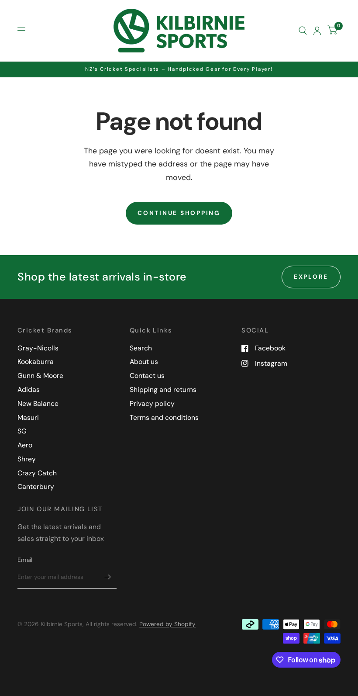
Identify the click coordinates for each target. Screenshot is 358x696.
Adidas (28, 389)
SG (22, 431)
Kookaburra (35, 361)
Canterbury (35, 486)
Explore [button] (311, 276)
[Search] (303, 30)
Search (141, 348)
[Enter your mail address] (108, 577)
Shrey (26, 459)
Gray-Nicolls (38, 348)
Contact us (147, 375)
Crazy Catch (37, 473)
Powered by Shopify (167, 624)
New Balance (38, 403)
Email (24, 560)
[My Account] (317, 30)
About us (144, 361)
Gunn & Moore (40, 375)
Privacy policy (152, 403)
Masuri (28, 417)
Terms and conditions (164, 417)
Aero (24, 445)
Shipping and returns (163, 389)
